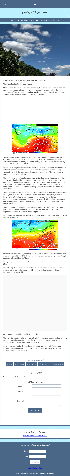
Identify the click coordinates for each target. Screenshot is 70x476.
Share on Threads (31, 364)
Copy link (9, 364)
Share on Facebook (44, 364)
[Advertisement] (35, 109)
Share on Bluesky (19, 364)
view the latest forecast (50, 20)
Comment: (20, 401)
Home (3, 4)
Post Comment (35, 410)
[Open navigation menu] (35, 4)
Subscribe (35, 461)
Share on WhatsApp (58, 364)
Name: (20, 386)
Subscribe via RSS (35, 468)
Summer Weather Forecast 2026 (35, 436)
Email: (20, 392)
